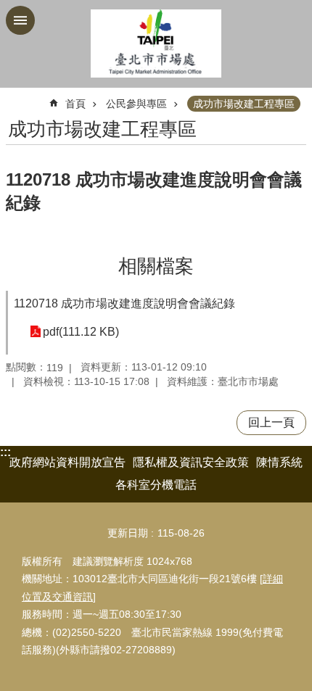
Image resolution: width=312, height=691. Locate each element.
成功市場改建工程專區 (244, 103)
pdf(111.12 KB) (81, 332)
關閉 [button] (20, 20)
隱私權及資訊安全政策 (191, 462)
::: (5, 452)
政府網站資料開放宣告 (67, 462)
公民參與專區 (136, 103)
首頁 (75, 103)
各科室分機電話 (156, 485)
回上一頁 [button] (271, 422)
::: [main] (14, 97)
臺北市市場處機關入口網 (156, 44)
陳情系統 (279, 462)
